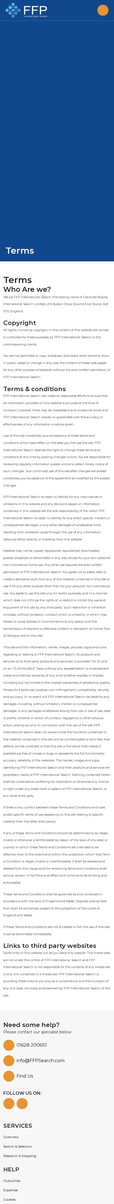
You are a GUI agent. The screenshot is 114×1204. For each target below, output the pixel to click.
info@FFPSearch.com (40, 1060)
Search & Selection (17, 1146)
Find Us (25, 1076)
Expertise (10, 1190)
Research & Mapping (19, 1156)
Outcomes (11, 1181)
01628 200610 (32, 1045)
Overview (11, 1137)
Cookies (9, 1199)
